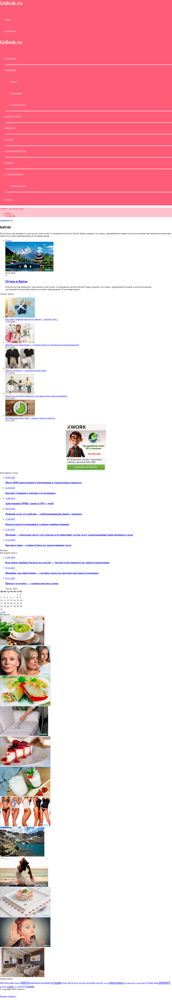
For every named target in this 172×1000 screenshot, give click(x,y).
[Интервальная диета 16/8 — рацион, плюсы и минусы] (20, 416)
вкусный (9, 982)
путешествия (152, 983)
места (70, 983)
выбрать (17, 983)
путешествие (130, 983)
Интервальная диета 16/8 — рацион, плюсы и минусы (30, 418)
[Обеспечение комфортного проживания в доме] (22, 976)
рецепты (3, 987)
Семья (8, 163)
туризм (20, 986)
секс (15, 986)
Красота (10, 128)
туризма (29, 986)
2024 (2, 982)
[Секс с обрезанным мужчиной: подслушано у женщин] (25, 946)
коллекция (45, 982)
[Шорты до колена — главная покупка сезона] (20, 368)
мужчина (90, 983)
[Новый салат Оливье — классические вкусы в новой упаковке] (25, 916)
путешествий (140, 983)
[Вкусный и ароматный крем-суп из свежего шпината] (22, 645)
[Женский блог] (13, 6)
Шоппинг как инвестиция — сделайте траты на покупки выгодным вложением (42, 345)
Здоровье (10, 70)
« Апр (3, 612)
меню (64, 983)
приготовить (116, 982)
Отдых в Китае (16, 281)
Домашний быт (14, 174)
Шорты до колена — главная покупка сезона (25, 370)
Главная (3, 220)
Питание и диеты (15, 151)
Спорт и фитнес (18, 105)
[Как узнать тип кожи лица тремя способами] (25, 675)
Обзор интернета (18, 186)
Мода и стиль (13, 116)
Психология (16, 93)
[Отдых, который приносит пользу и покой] (24, 886)
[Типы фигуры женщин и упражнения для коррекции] (25, 825)
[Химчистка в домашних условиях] (24, 735)
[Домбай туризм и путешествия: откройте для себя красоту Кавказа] (22, 856)
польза (106, 983)
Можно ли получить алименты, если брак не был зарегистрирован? (36, 396)
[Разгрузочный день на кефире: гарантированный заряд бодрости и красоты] (25, 795)
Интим (14, 82)
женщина (35, 982)
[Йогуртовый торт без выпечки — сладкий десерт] (25, 765)
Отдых (9, 139)
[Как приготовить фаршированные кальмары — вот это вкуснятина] (25, 705)
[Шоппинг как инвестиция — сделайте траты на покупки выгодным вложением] (20, 342)
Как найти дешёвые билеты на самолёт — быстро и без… (31, 319)
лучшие (56, 982)
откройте (99, 983)
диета (25, 982)
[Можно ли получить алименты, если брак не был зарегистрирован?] (19, 393)
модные (82, 983)
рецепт (164, 982)
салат (10, 986)
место (76, 983)
